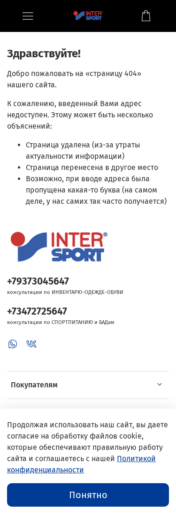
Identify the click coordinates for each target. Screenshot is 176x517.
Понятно (88, 495)
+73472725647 (37, 311)
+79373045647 (38, 281)
